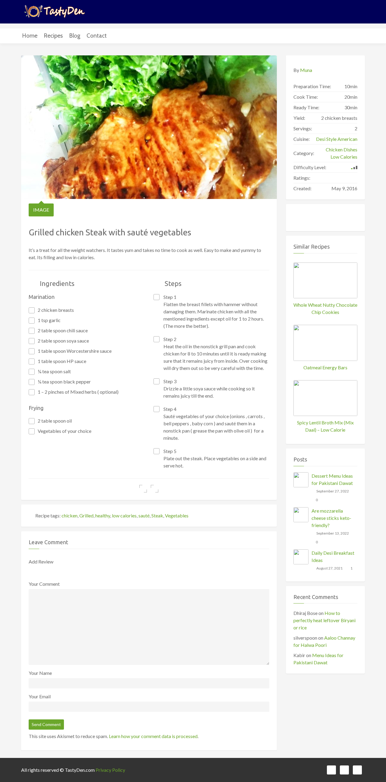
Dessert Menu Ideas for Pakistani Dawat (332, 479)
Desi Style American (336, 139)
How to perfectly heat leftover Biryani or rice (324, 620)
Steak (157, 515)
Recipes (53, 35)
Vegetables (176, 515)
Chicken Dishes (341, 149)
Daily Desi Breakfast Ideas (333, 556)
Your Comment (44, 584)
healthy (102, 515)
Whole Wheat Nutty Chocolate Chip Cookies (325, 308)
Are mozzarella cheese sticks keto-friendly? (331, 518)
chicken (70, 515)
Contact (97, 35)
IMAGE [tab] (41, 210)
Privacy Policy (110, 770)
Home (29, 35)
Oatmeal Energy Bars (325, 367)
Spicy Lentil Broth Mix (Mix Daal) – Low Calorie (325, 426)
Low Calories (344, 157)
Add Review (41, 561)
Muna (306, 70)
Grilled (86, 515)
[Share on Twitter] (154, 488)
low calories (124, 515)
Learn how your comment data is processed (153, 736)
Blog (74, 35)
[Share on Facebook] (143, 488)
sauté (144, 515)
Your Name (40, 673)
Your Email (40, 696)
